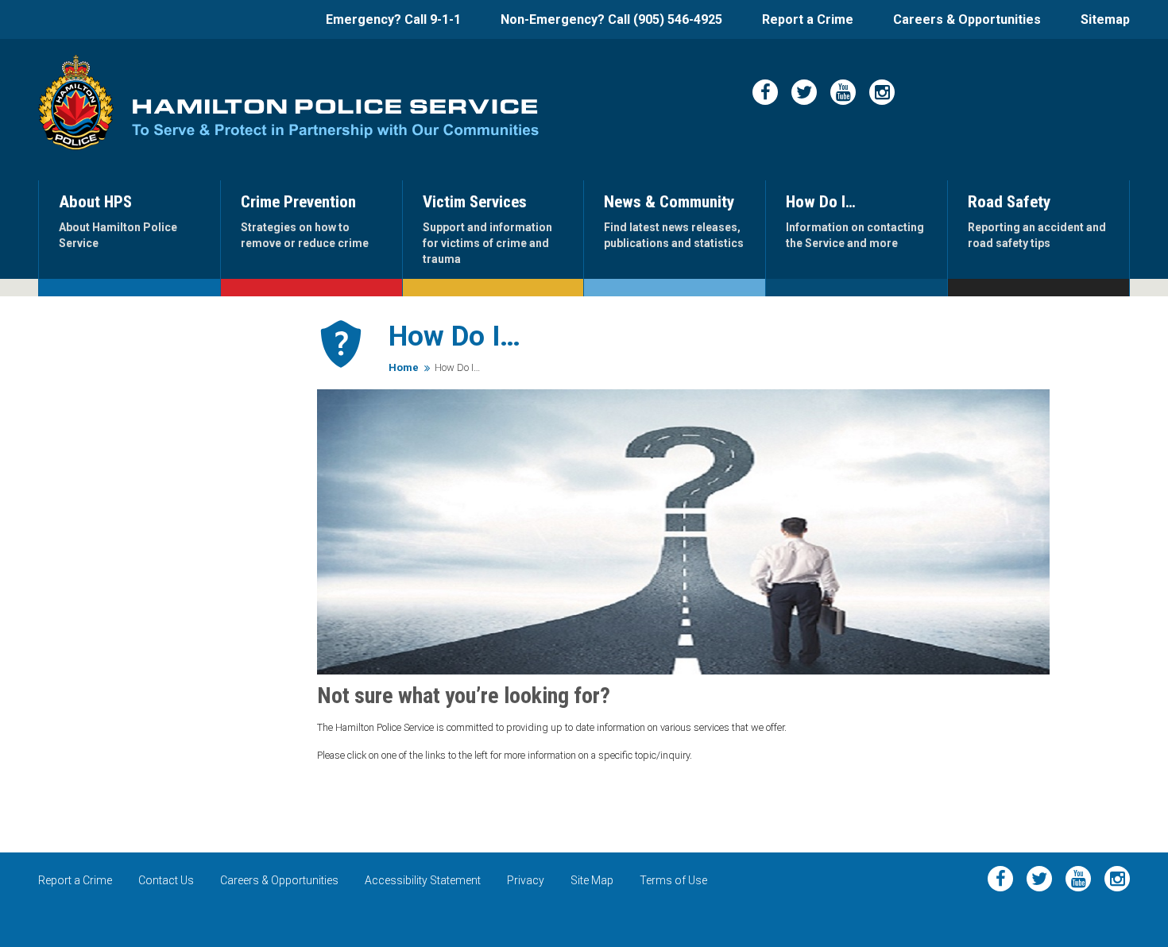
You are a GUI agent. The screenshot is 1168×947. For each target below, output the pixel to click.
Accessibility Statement (423, 880)
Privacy (525, 880)
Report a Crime (807, 19)
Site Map (591, 880)
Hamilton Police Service (335, 119)
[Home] (76, 102)
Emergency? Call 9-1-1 (393, 19)
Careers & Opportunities (967, 19)
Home (404, 367)
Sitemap (1105, 19)
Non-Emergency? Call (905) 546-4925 (611, 19)
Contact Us (166, 880)
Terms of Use (673, 880)
